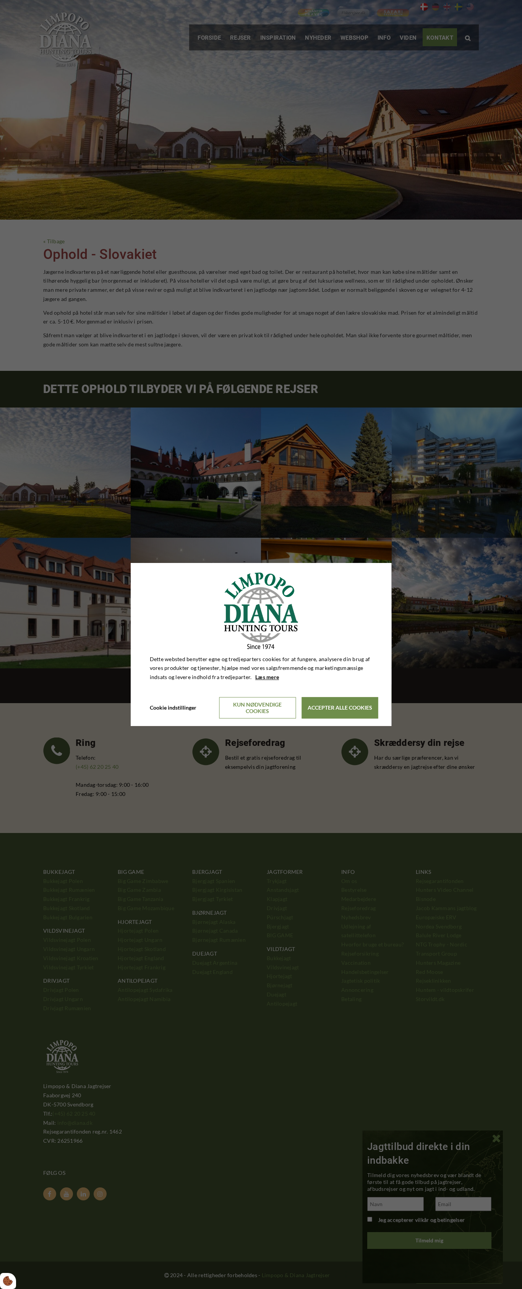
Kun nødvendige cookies (257, 707)
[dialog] (261, 644)
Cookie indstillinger (173, 707)
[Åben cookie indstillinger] (8, 1281)
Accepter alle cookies (340, 708)
